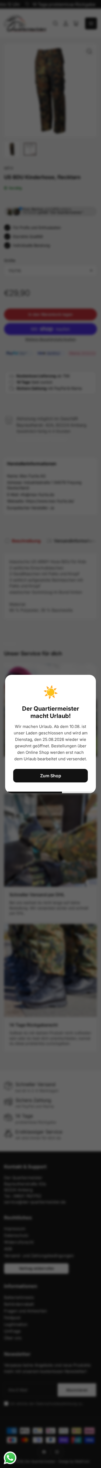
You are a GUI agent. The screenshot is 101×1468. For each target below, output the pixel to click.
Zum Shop (50, 775)
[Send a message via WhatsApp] (10, 1457)
